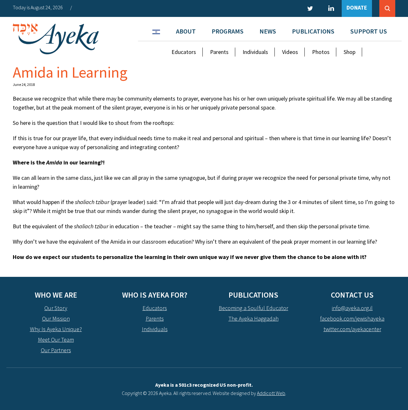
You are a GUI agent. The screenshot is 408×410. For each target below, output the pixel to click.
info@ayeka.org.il (352, 308)
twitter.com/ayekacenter (352, 329)
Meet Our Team (56, 339)
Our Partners (56, 350)
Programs (228, 31)
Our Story (55, 308)
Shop (349, 52)
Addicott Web (271, 393)
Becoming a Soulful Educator (253, 308)
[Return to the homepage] (56, 38)
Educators (183, 52)
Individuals (255, 52)
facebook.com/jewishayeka (352, 318)
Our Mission (56, 318)
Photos (321, 52)
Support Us (368, 31)
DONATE (356, 7)
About (186, 31)
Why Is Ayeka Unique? (56, 329)
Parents (219, 52)
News (267, 31)
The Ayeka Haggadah (254, 318)
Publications (313, 31)
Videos (290, 52)
